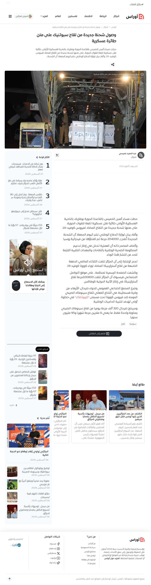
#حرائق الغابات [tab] (42, 349)
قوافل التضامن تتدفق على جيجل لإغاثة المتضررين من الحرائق (23, 375)
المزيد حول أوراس (112, 558)
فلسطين (72, 16)
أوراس (113, 27)
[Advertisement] (99, 193)
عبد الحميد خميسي (127, 153)
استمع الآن (15, 284)
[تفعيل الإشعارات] (8, 3)
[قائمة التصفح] (10, 16)
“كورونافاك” (82, 297)
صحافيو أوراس (90, 552)
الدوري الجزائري (22, 16)
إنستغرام (53, 548)
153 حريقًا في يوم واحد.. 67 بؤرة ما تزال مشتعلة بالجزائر (24, 392)
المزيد (12, 405)
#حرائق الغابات (136, 4)
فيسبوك (53, 544)
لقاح (123, 324)
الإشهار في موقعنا (88, 560)
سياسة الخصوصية (88, 547)
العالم (58, 16)
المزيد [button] (45, 16)
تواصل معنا (91, 556)
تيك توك (53, 563)
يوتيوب (53, 558)
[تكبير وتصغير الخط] (57, 155)
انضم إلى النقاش (97, 333)
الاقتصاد (88, 16)
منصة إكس (52, 553)
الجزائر (116, 16)
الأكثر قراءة (44, 157)
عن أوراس (92, 543)
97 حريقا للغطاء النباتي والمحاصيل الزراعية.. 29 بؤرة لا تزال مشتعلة (23, 359)
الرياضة (103, 16)
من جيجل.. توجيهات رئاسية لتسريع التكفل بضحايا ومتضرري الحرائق (34, 510)
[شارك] (112, 64)
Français (92, 564)
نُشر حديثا (45, 418)
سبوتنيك (133, 324)
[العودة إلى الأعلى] (9, 578)
